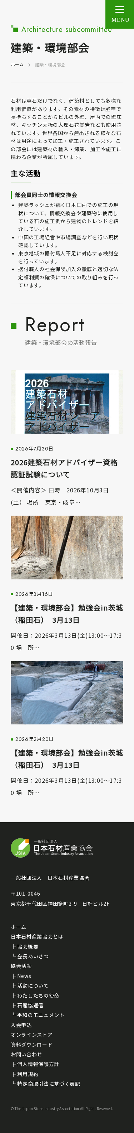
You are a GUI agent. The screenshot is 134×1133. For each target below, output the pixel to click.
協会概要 (27, 946)
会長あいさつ (33, 956)
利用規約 (27, 1073)
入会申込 (21, 1024)
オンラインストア (32, 1034)
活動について (33, 985)
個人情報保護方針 (38, 1063)
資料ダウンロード (32, 1044)
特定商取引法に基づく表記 (48, 1083)
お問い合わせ (26, 1054)
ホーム (17, 64)
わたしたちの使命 (38, 995)
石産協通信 (30, 1005)
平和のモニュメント (40, 1014)
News (24, 975)
